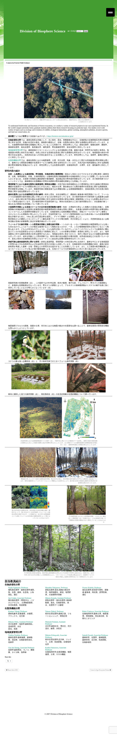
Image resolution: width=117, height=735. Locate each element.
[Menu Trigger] (110, 12)
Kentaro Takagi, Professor (17, 611)
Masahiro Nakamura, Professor (56, 588)
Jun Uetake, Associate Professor (19, 598)
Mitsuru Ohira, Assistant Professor (20, 622)
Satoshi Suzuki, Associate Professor (95, 635)
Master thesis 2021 (12, 670)
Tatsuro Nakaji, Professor (54, 611)
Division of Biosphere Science (42, 31)
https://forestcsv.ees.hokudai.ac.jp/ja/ (60, 136)
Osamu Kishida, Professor (91, 588)
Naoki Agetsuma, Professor (18, 588)
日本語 (73, 31)
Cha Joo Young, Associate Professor (21, 648)
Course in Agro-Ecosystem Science (100, 670)
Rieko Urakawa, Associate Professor (95, 611)
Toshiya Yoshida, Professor (18, 635)
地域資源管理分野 (15, 150)
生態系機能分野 (14, 160)
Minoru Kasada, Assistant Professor (58, 598)
